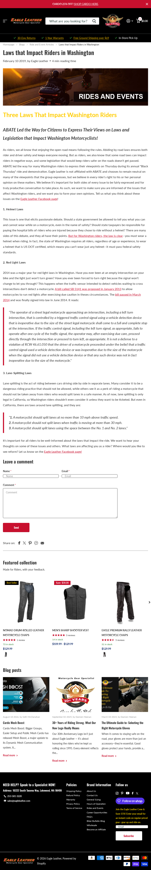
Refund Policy (73, 795)
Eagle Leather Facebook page (38, 199)
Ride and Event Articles (42, 44)
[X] (137, 793)
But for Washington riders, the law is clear (95, 235)
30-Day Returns (26, 38)
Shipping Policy (73, 791)
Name (7, 471)
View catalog (5, 21)
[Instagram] (117, 793)
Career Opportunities (97, 812)
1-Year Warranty (54, 38)
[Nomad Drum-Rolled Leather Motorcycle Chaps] (26, 602)
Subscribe (129, 836)
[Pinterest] (122, 793)
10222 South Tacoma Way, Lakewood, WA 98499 (37, 790)
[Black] (6, 654)
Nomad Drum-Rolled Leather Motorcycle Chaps (23, 633)
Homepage (8, 44)
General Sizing (94, 799)
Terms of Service (74, 808)
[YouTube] (127, 793)
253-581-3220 (14, 796)
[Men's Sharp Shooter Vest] (75, 602)
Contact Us (92, 795)
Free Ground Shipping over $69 (91, 38)
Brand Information (99, 784)
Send (16, 527)
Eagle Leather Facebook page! (63, 451)
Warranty (70, 799)
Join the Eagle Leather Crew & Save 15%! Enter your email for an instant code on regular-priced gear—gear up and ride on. (132, 815)
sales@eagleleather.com (18, 800)
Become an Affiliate (96, 829)
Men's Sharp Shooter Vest (70, 630)
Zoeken (94, 21)
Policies (71, 784)
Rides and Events (95, 808)
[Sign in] (129, 21)
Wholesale (92, 825)
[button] (149, 602)
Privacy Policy (73, 803)
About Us (91, 791)
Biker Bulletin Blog (96, 821)
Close (147, 4)
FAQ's (89, 816)
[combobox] (72, 21)
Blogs (22, 44)
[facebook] (132, 793)
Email (66, 471)
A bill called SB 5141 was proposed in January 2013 (88, 289)
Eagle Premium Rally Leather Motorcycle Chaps (122, 633)
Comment (9, 485)
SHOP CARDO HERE (86, 4)
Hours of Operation (96, 803)
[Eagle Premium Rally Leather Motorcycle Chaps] (125, 602)
